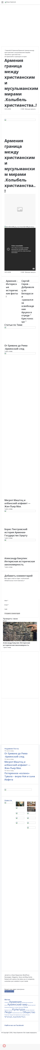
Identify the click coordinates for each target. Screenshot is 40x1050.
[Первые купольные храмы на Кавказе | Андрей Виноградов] (31, 828)
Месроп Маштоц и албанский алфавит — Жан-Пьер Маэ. (17, 503)
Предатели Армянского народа (18, 1014)
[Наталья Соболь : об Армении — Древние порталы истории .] (20, 823)
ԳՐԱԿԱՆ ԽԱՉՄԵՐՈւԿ (14, 1017)
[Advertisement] (20, 25)
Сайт (5, 609)
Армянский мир (17, 1004)
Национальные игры (17, 1012)
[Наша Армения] (10, 2)
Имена (25, 1007)
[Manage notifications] (4, 1045)
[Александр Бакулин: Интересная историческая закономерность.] (20, 540)
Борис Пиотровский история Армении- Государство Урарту (15, 532)
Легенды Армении (29, 1010)
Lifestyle (6, 1002)
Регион (28, 1014)
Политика (6, 1014)
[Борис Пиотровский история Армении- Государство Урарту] (20, 511)
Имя (6, 600)
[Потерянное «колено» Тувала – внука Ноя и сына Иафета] (31, 806)
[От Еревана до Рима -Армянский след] (20, 328)
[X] (0, 1041)
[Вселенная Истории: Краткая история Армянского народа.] (20, 813)
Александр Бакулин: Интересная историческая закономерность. (19, 561)
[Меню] (2, 3)
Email (6, 605)
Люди (8, 1012)
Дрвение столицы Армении (16, 1007)
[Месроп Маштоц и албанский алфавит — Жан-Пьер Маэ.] (20, 354)
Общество (29, 1012)
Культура (18, 1009)
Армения (15, 1001)
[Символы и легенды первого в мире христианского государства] (31, 818)
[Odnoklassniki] (1, 1041)
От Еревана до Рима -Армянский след (15, 347)
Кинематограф (8, 1010)
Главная (7, 50)
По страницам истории (19, 56)
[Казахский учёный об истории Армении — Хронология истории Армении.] (31, 813)
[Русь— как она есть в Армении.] (20, 818)
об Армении (14, 50)
